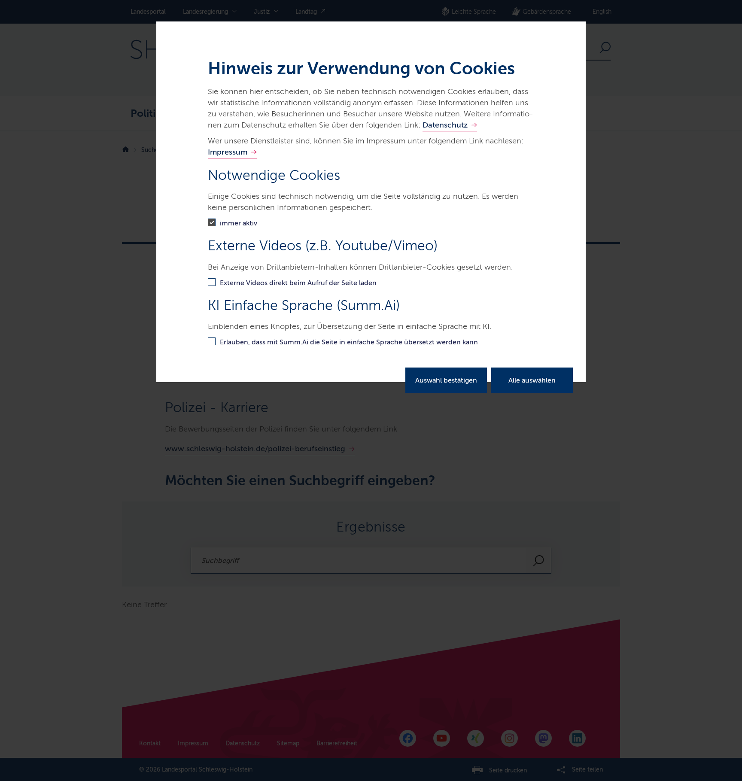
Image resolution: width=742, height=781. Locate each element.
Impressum (227, 152)
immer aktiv (238, 223)
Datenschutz (445, 125)
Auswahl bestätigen (446, 380)
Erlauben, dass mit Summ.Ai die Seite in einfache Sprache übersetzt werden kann (349, 342)
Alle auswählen (532, 380)
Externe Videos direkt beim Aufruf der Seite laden (298, 283)
